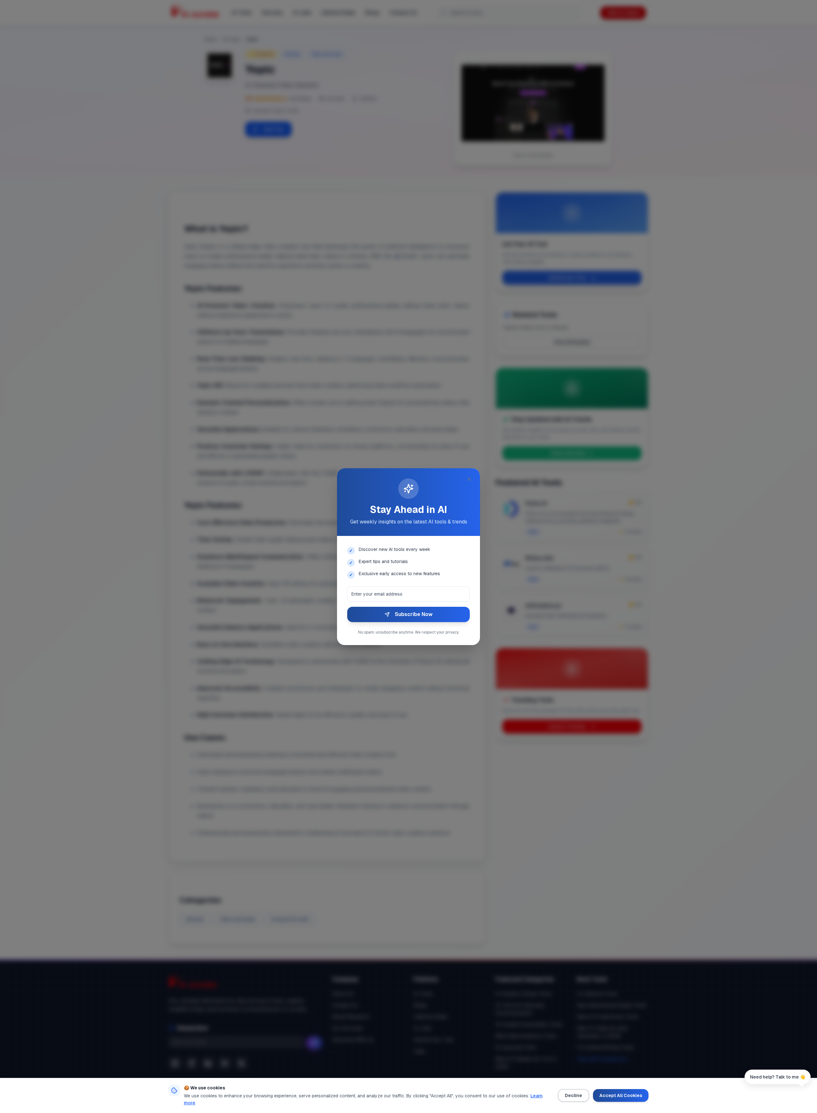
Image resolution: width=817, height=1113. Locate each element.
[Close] (469, 479)
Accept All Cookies (620, 1095)
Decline (573, 1095)
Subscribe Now (413, 614)
